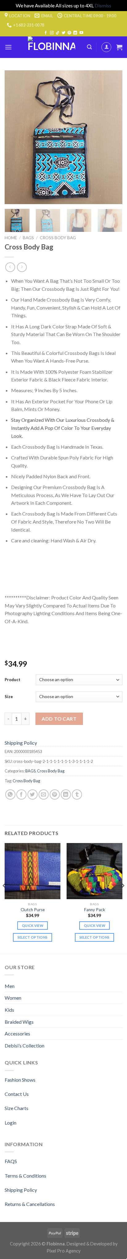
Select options (33, 937)
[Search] (89, 47)
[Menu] (8, 47)
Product (12, 679)
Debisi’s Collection (24, 1045)
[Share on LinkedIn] (66, 794)
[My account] (106, 47)
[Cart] (119, 47)
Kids (9, 1010)
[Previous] (14, 137)
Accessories (17, 1033)
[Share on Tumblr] (77, 794)
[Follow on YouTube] (81, 33)
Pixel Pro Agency (63, 1250)
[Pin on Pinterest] (55, 794)
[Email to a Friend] (44, 794)
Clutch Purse (33, 909)
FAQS (11, 1161)
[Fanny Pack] (94, 871)
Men (9, 986)
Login (10, 1122)
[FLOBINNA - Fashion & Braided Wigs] (51, 47)
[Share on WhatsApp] (10, 794)
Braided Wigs (19, 1022)
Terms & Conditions (25, 1176)
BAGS (28, 237)
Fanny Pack (94, 909)
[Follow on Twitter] (63, 33)
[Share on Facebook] (21, 794)
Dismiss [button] (103, 5)
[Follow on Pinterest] (69, 33)
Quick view (32, 926)
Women (13, 998)
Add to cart (59, 719)
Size (9, 696)
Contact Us (17, 1094)
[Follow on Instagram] (52, 33)
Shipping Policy (21, 743)
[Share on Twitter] (32, 794)
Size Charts (16, 1108)
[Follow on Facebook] (45, 33)
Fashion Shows (20, 1080)
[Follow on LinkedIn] (75, 33)
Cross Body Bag (58, 237)
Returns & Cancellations (30, 1204)
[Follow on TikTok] (57, 33)
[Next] (112, 137)
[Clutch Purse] (32, 871)
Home (11, 237)
